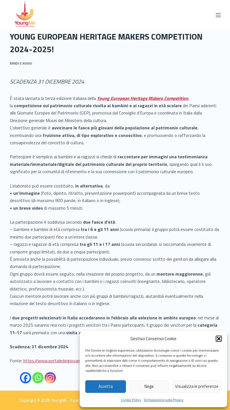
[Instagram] (50, 377)
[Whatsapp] (37, 377)
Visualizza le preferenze (197, 386)
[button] (219, 339)
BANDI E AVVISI (21, 63)
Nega (148, 386)
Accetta (105, 386)
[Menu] (218, 15)
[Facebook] (25, 377)
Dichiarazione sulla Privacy (163, 399)
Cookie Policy (131, 399)
